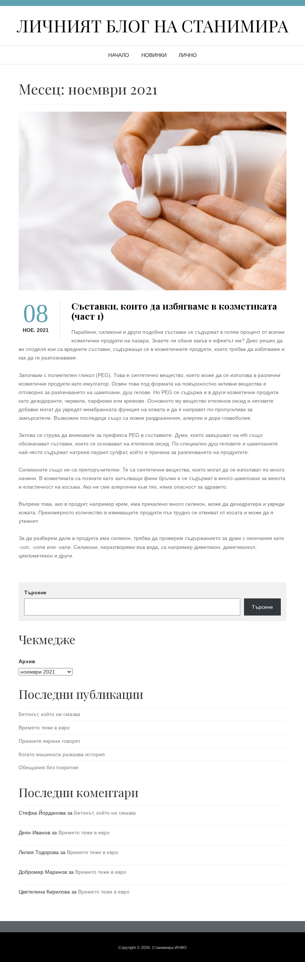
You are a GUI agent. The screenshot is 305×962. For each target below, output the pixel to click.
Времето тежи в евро (44, 728)
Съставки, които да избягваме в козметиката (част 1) (174, 311)
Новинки (154, 55)
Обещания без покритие (48, 767)
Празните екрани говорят (49, 741)
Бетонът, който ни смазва (49, 714)
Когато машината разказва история (62, 754)
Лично (188, 55)
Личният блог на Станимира (152, 25)
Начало (118, 55)
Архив (27, 661)
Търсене (35, 592)
